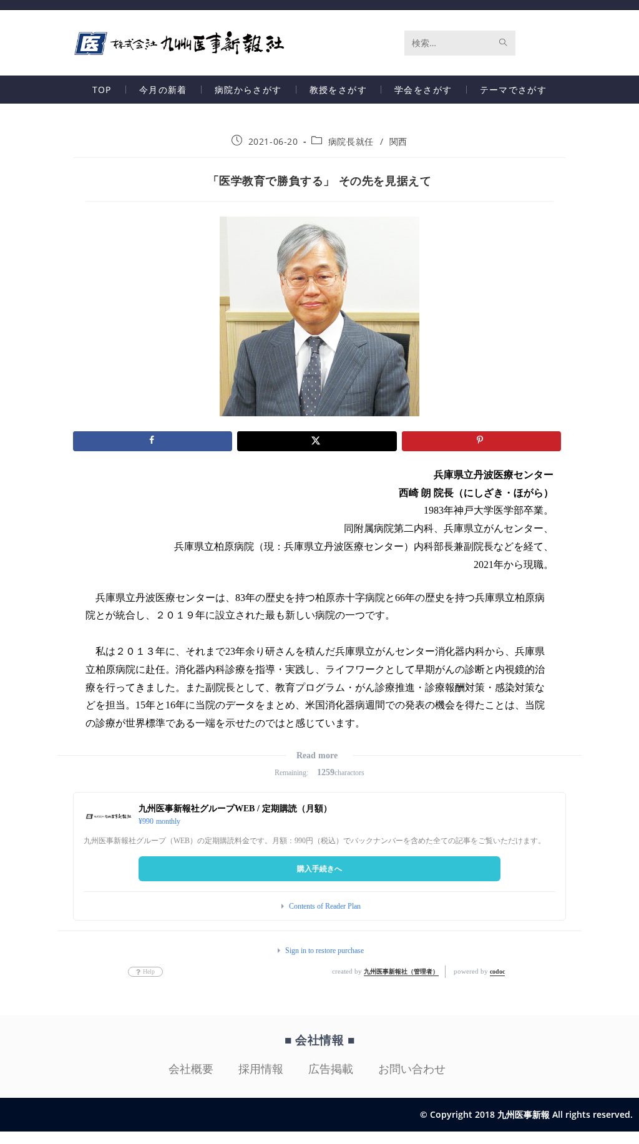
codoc (497, 971)
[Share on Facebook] (152, 441)
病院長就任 (351, 141)
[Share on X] (316, 441)
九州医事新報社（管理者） (401, 971)
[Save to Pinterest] (481, 441)
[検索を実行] (503, 43)
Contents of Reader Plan (325, 906)
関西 (398, 141)
